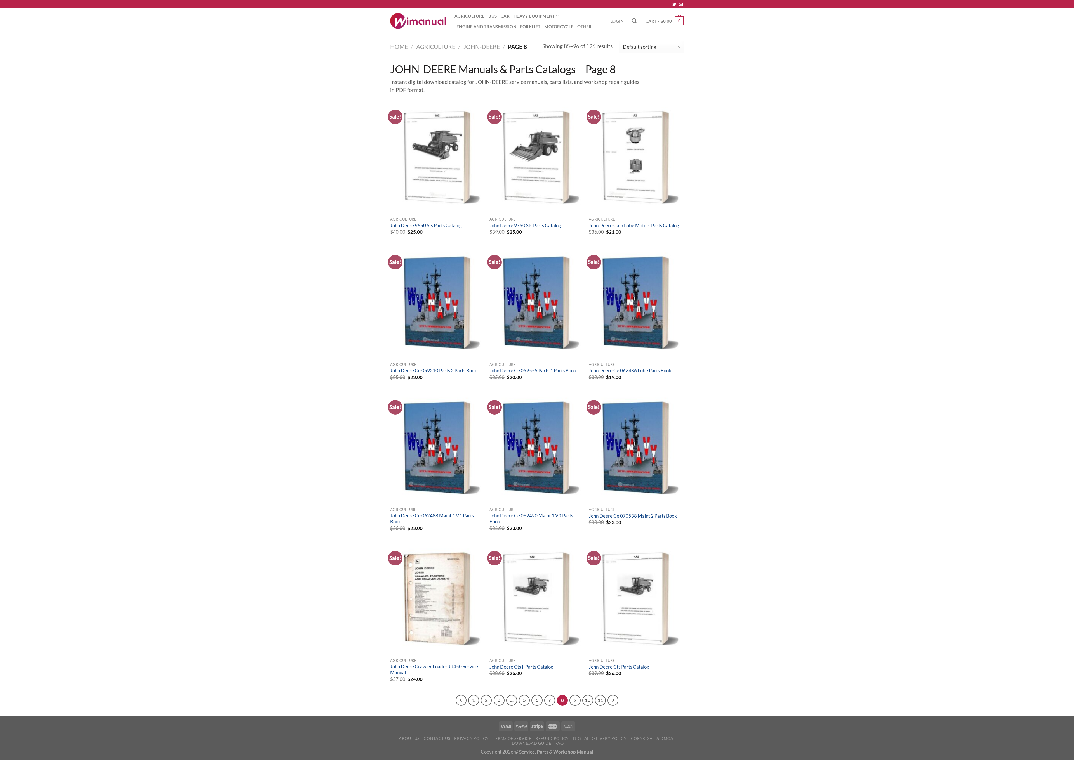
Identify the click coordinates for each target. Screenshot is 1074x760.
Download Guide (531, 743)
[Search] (634, 21)
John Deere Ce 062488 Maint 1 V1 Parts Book (432, 519)
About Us (409, 738)
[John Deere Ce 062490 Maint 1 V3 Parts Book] (536, 448)
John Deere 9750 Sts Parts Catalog (525, 225)
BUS (492, 15)
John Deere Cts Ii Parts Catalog (521, 667)
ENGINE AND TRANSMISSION (486, 26)
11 (600, 700)
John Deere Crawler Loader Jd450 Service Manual (434, 670)
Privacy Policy (471, 738)
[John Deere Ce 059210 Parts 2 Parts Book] (437, 303)
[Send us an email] (681, 4)
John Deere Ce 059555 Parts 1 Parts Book (532, 370)
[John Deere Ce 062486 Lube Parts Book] (635, 303)
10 (587, 700)
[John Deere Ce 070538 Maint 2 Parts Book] (635, 448)
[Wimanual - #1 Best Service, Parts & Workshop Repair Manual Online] (418, 21)
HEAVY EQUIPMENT (534, 15)
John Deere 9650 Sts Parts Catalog (426, 225)
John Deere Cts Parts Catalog (619, 667)
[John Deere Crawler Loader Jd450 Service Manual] (437, 599)
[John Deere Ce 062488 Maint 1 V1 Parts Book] (437, 448)
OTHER (584, 26)
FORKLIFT (530, 26)
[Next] (612, 700)
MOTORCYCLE (558, 26)
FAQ (559, 743)
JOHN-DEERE (481, 46)
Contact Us (437, 738)
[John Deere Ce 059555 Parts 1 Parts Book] (536, 303)
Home (399, 46)
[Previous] (461, 700)
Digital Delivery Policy (599, 738)
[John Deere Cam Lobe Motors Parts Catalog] (635, 157)
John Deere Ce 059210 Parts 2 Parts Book (433, 370)
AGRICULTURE (469, 15)
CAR (505, 15)
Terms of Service (512, 738)
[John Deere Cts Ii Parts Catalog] (536, 599)
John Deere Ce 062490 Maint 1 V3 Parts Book (531, 519)
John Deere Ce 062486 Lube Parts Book (630, 370)
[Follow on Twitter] (674, 4)
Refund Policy (552, 738)
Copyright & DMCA (652, 738)
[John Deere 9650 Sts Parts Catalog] (437, 157)
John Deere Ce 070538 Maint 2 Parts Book (633, 516)
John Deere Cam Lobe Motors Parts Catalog (634, 225)
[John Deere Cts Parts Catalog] (635, 599)
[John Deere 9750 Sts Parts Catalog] (536, 157)
